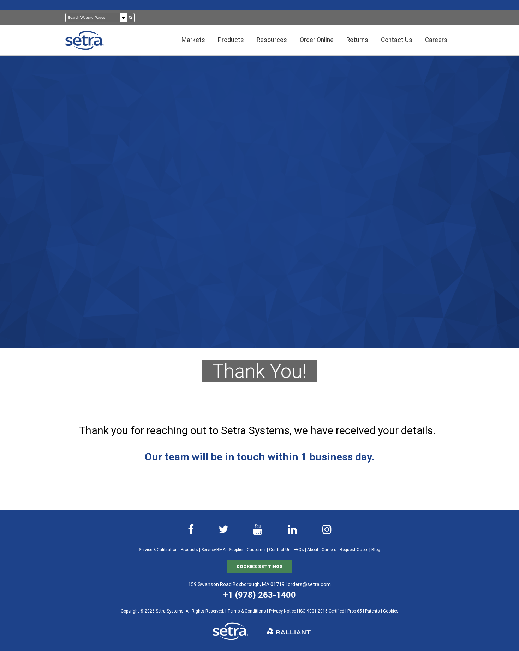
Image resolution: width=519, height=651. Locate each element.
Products (189, 549)
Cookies (391, 611)
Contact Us (280, 549)
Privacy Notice (282, 611)
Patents (372, 611)
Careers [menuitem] (436, 39)
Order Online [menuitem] (317, 39)
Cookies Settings (260, 566)
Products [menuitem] (231, 39)
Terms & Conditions (246, 611)
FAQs (299, 549)
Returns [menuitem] (357, 39)
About (312, 549)
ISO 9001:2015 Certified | (323, 611)
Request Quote (354, 549)
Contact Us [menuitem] (396, 39)
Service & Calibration (158, 549)
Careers (329, 549)
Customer (256, 549)
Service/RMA (213, 549)
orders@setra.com (309, 584)
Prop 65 (354, 611)
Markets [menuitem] (193, 39)
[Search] (131, 17)
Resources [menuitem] (272, 39)
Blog (375, 549)
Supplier (236, 549)
